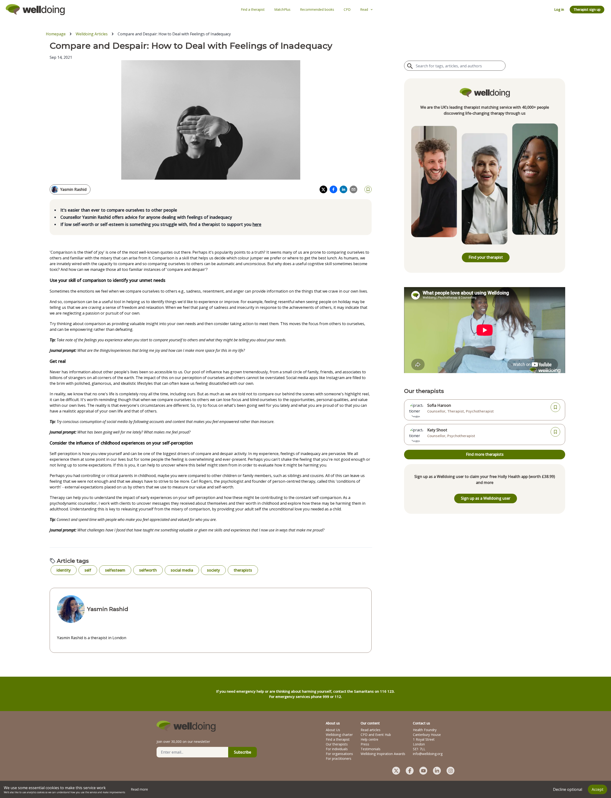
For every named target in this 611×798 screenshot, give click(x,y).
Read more (139, 789)
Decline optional (567, 789)
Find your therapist (486, 257)
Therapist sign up (587, 9)
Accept (597, 789)
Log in (559, 9)
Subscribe (242, 752)
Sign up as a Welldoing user (485, 498)
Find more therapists (485, 454)
